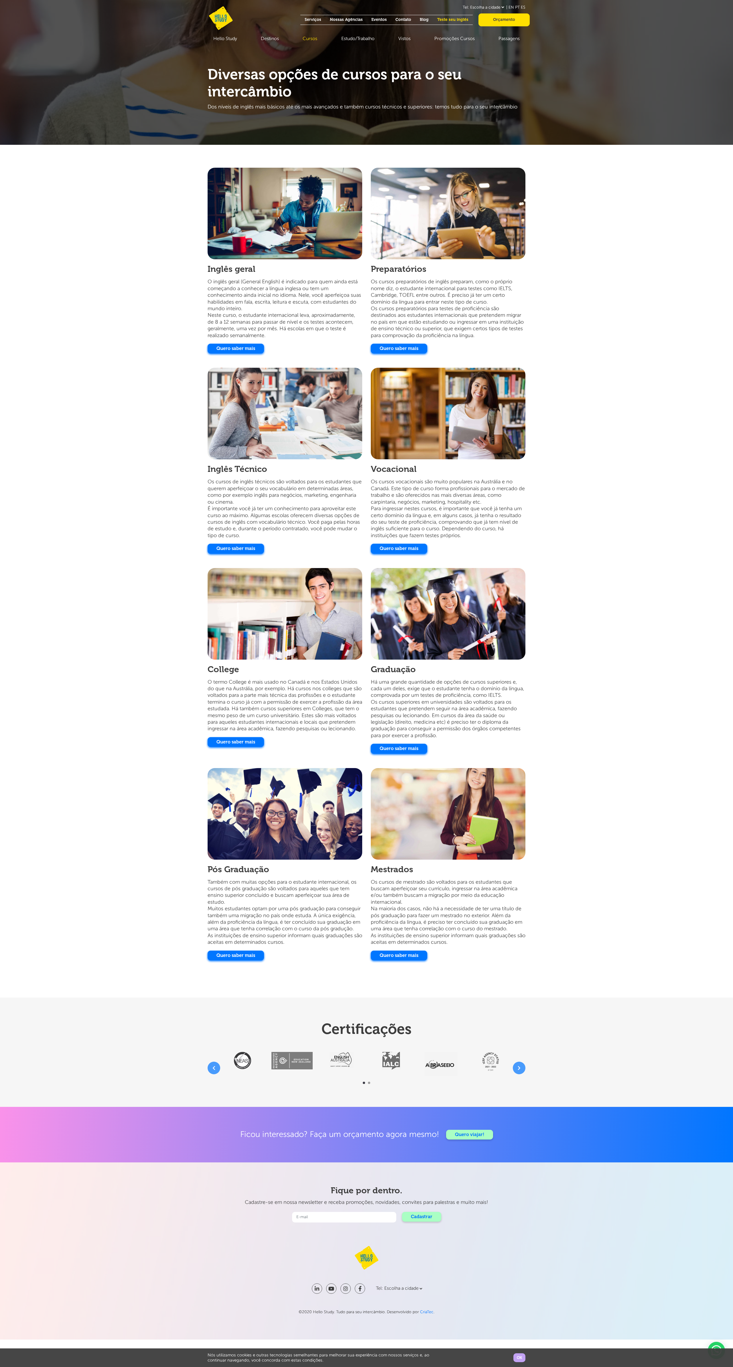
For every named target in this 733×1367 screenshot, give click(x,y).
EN (511, 7)
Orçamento (504, 19)
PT (517, 7)
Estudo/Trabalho (358, 39)
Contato (403, 19)
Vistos (404, 39)
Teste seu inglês (452, 19)
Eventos (379, 19)
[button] (364, 1083)
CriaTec (427, 1312)
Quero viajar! (469, 1134)
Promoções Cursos (454, 39)
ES (523, 7)
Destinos (270, 39)
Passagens (509, 39)
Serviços (313, 19)
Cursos (310, 39)
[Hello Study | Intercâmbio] (221, 18)
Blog (424, 19)
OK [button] (519, 1358)
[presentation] (214, 1068)
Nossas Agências (346, 19)
